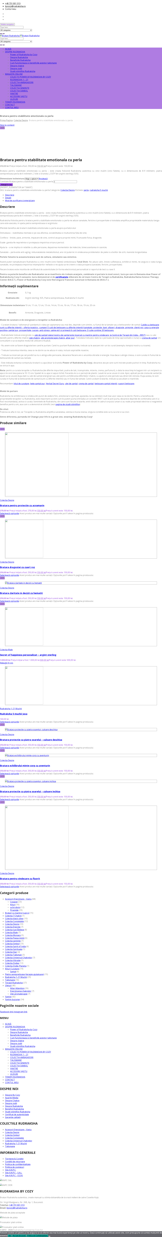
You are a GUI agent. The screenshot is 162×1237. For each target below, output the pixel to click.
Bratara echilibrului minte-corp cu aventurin (25, 765)
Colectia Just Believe (14, 929)
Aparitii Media (11, 1097)
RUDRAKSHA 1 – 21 (19, 79)
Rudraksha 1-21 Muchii (11, 708)
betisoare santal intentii (106, 383)
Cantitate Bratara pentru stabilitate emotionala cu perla (26, 181)
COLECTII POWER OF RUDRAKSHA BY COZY (30, 76)
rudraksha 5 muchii (99, 190)
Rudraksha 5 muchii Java (13, 713)
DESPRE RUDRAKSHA (15, 51)
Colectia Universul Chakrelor (18, 957)
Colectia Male (6, 649)
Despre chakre (17, 65)
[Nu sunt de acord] (49, 1236)
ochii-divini (15, 907)
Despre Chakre (12, 1100)
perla (86, 190)
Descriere (9, 195)
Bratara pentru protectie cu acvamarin (22, 505)
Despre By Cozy (12, 1095)
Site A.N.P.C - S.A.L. (13, 1172)
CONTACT (10, 104)
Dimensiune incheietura (12, 178)
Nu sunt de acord (19, 1236)
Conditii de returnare (15, 1161)
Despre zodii (16, 68)
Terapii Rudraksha (14, 982)
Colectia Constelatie (14, 921)
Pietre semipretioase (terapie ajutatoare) (24, 974)
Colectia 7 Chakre (13, 915)
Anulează (43, 178)
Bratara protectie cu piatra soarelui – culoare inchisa (30, 791)
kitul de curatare (21, 383)
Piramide (14, 910)
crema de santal (149, 337)
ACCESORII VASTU (18, 96)
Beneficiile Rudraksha (20, 60)
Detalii (8, 197)
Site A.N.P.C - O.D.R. (14, 1175)
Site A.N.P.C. (10, 1170)
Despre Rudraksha (19, 57)
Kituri (12, 904)
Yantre (8, 996)
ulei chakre (34, 337)
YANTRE (14, 93)
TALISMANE (16, 85)
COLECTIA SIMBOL (19, 90)
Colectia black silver (14, 918)
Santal (13, 971)
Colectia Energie (12, 926)
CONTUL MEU (12, 107)
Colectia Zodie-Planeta (15, 966)
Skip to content (7, 125)
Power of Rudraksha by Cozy (23, 54)
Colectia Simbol (12, 943)
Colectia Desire (21, 120)
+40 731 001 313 (12, 3)
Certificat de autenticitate (17, 1114)
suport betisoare (126, 383)
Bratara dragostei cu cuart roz (17, 567)
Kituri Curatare (12, 968)
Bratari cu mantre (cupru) (17, 913)
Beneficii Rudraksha (14, 1109)
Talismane (10, 980)
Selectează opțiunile (9, 513)
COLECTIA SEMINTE (19, 88)
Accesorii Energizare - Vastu (18, 899)
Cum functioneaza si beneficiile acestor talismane (33, 63)
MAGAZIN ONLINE (14, 74)
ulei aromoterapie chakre (53, 337)
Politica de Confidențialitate (37, 1236)
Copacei (14, 901)
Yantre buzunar (12, 999)
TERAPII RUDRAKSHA (15, 102)
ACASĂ (8, 49)
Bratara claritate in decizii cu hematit (21, 593)
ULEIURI (14, 99)
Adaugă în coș (6, 185)
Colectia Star (11, 952)
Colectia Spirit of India (15, 946)
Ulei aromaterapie (18, 993)
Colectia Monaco (13, 935)
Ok (10, 1236)
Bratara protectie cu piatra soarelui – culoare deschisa (31, 739)
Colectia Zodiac (12, 963)
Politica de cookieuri (14, 1167)
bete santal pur (37, 383)
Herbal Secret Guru (55, 383)
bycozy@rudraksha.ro (15, 6)
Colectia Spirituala (13, 949)
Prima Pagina (6, 120)
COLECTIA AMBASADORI (21, 82)
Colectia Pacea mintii (14, 938)
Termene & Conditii (14, 1158)
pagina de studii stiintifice (68, 404)
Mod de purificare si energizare (20, 200)
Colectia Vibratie (13, 960)
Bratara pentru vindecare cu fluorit (20, 878)
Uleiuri (8, 985)
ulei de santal (71, 383)
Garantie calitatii (13, 1117)
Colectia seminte (13, 940)
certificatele (61, 277)
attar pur (69, 337)
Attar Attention (17, 988)
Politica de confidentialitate (18, 1164)
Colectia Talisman (13, 954)
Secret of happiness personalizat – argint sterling (28, 654)
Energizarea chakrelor (20, 991)
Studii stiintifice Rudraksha (22, 71)
